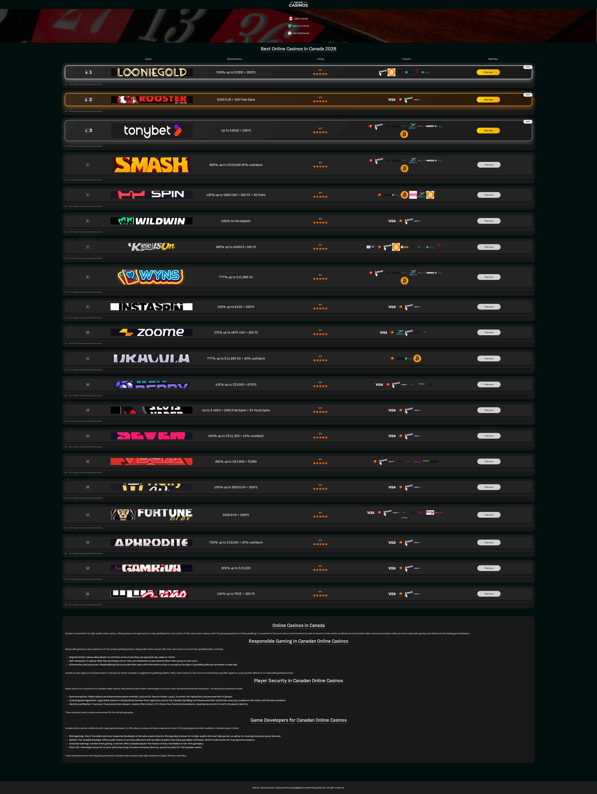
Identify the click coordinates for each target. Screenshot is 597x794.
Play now (488, 72)
